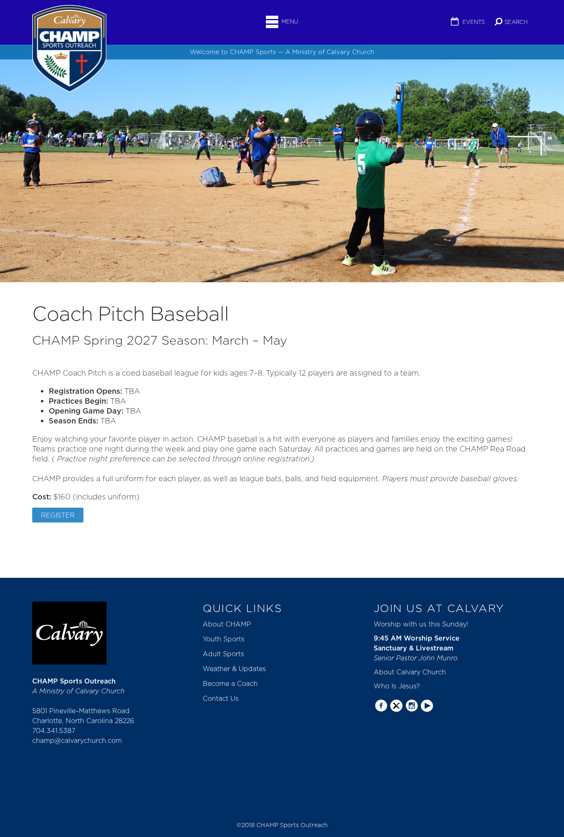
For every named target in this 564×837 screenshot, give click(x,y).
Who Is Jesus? (397, 685)
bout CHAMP (229, 624)
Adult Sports (223, 653)
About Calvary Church (410, 671)
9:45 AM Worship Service (417, 638)
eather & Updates (238, 668)
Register (58, 515)
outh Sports (225, 638)
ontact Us (223, 698)
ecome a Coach (233, 683)
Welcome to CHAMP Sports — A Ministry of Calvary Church (282, 51)
